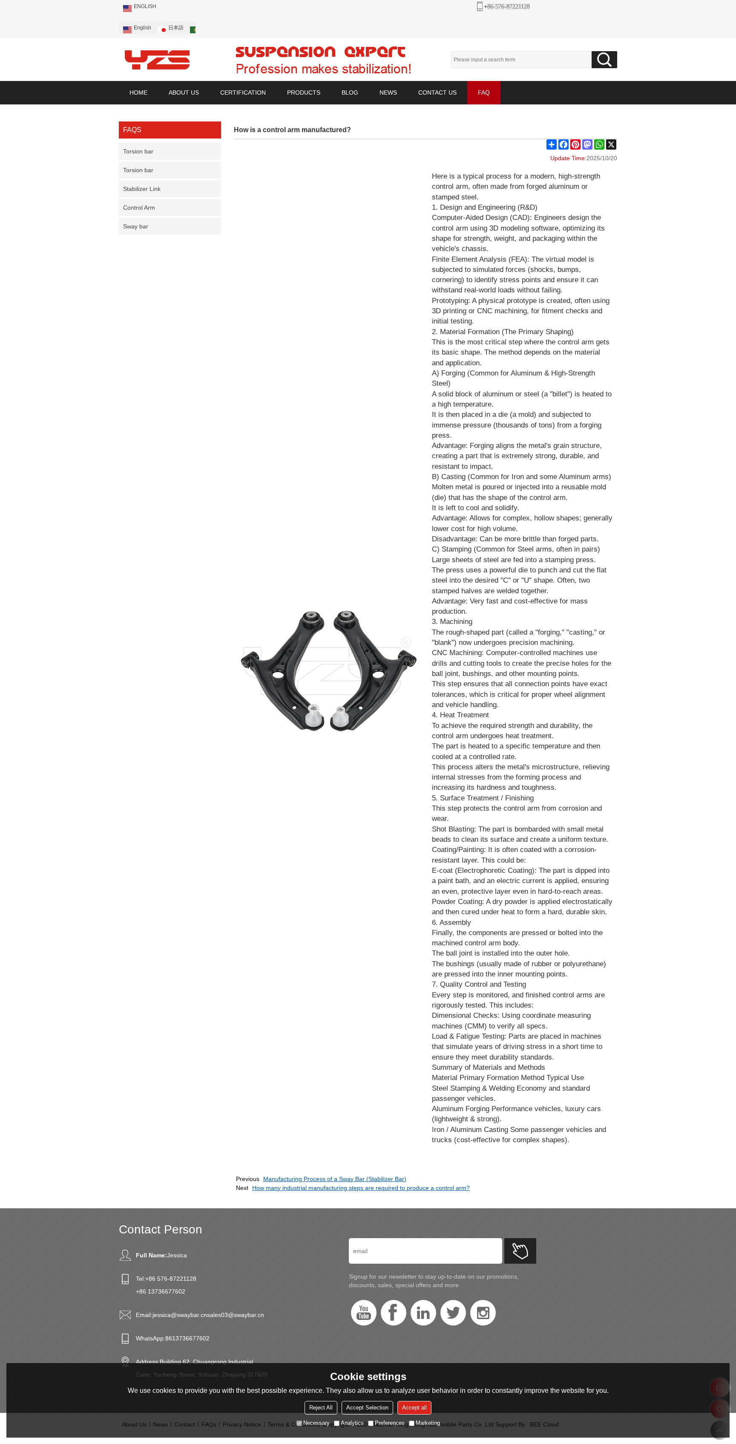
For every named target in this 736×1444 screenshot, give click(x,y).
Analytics (352, 1423)
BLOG (350, 92)
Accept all (414, 1407)
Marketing (428, 1423)
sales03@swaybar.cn (235, 1314)
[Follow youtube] (364, 1313)
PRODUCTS (303, 92)
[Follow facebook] (393, 1313)
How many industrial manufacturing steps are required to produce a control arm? (361, 1187)
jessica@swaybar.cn (179, 1314)
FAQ (484, 92)
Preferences (390, 1423)
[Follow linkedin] (423, 1313)
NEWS (388, 92)
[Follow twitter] (453, 1313)
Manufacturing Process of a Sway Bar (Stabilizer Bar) (334, 1178)
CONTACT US (437, 92)
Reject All (321, 1407)
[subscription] (520, 1251)
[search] (604, 59)
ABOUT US (184, 92)
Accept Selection (367, 1407)
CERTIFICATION (243, 92)
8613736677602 (187, 1338)
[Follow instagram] (483, 1313)
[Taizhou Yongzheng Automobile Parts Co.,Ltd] (157, 60)
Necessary (316, 1423)
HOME (138, 92)
